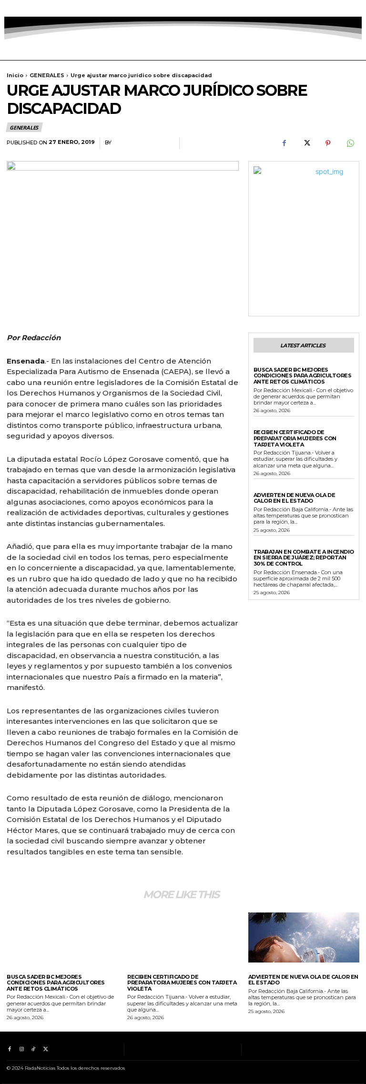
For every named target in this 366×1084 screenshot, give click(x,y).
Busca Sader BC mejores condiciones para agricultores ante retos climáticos (303, 375)
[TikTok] (33, 8)
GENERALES (47, 75)
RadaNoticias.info (143, 143)
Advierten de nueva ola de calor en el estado (295, 498)
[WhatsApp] (349, 143)
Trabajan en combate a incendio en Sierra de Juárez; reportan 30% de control (304, 557)
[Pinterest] (327, 143)
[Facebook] (9, 8)
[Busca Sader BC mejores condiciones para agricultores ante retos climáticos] (62, 937)
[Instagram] (21, 8)
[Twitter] (45, 8)
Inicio (15, 75)
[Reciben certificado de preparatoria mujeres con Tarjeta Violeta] (182, 937)
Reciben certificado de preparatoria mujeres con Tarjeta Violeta (295, 438)
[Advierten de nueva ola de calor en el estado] (303, 937)
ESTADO (265, 425)
